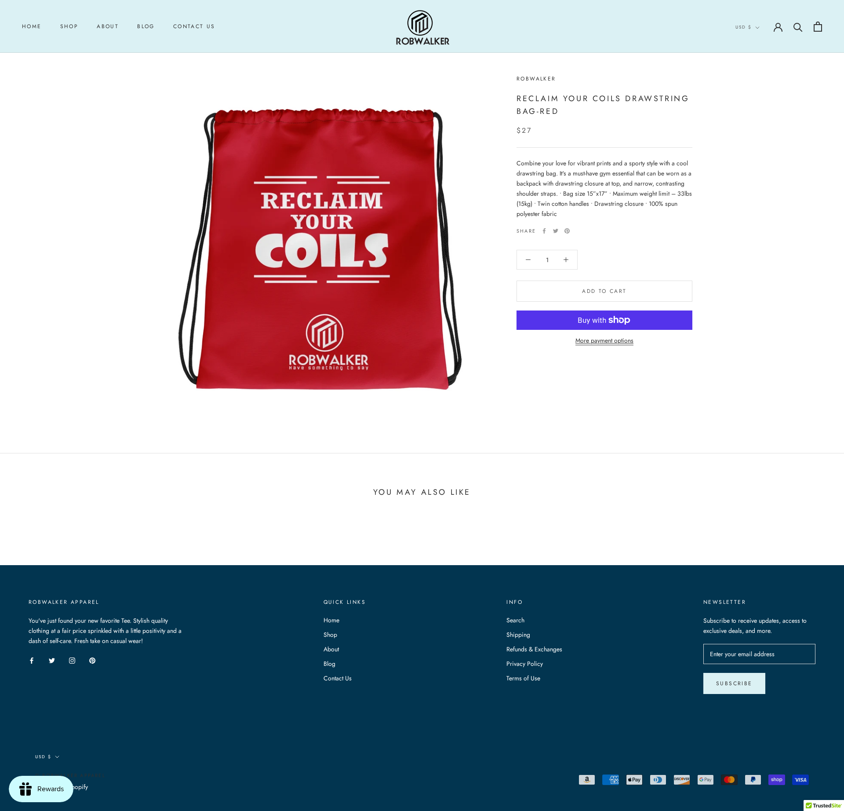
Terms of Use (523, 678)
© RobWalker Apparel (70, 775)
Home (32, 26)
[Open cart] (818, 27)
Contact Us (194, 26)
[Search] (798, 26)
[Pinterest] (567, 231)
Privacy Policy (524, 663)
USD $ (743, 27)
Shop (69, 26)
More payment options (604, 340)
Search (515, 620)
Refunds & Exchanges (534, 649)
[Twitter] (555, 231)
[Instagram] (72, 660)
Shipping (518, 634)
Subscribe (734, 683)
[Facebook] (544, 231)
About (108, 26)
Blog (146, 26)
